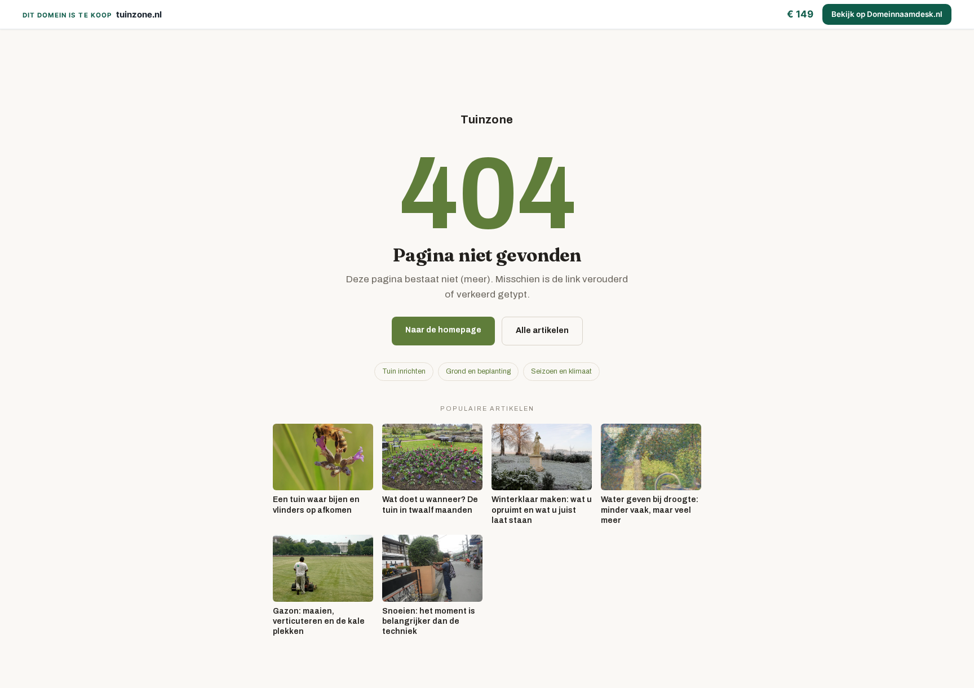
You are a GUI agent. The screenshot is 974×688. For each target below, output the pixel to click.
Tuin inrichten (404, 371)
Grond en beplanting (478, 371)
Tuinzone (487, 119)
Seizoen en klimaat (561, 371)
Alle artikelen (542, 330)
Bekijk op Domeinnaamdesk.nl (886, 14)
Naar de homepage (443, 330)
